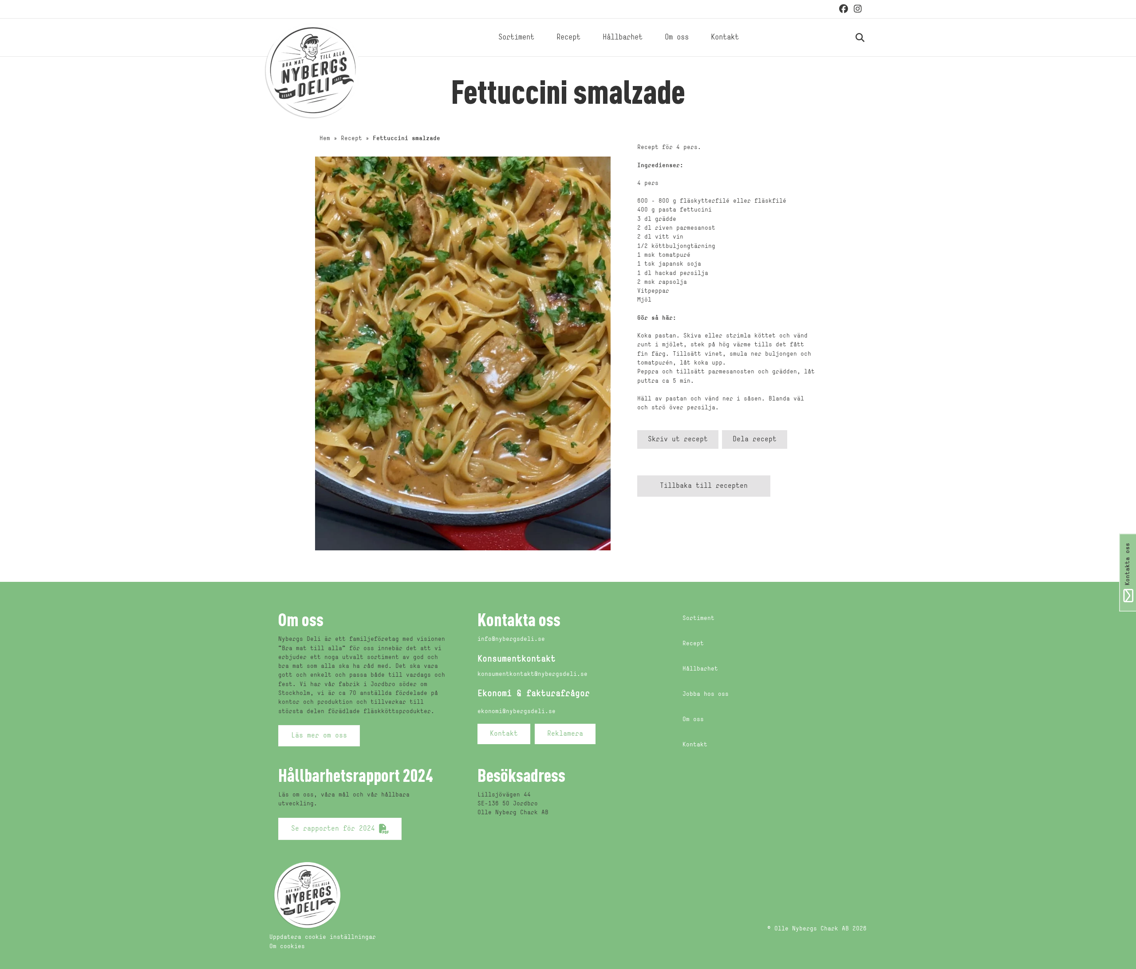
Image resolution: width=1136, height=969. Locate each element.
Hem (325, 138)
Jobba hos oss (705, 694)
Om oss (677, 37)
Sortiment (516, 37)
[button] (677, 439)
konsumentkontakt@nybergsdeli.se (532, 674)
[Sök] (850, 37)
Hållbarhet (623, 37)
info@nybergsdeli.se (511, 639)
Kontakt (725, 37)
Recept (568, 37)
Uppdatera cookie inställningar (322, 937)
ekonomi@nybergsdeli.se (516, 711)
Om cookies (287, 946)
